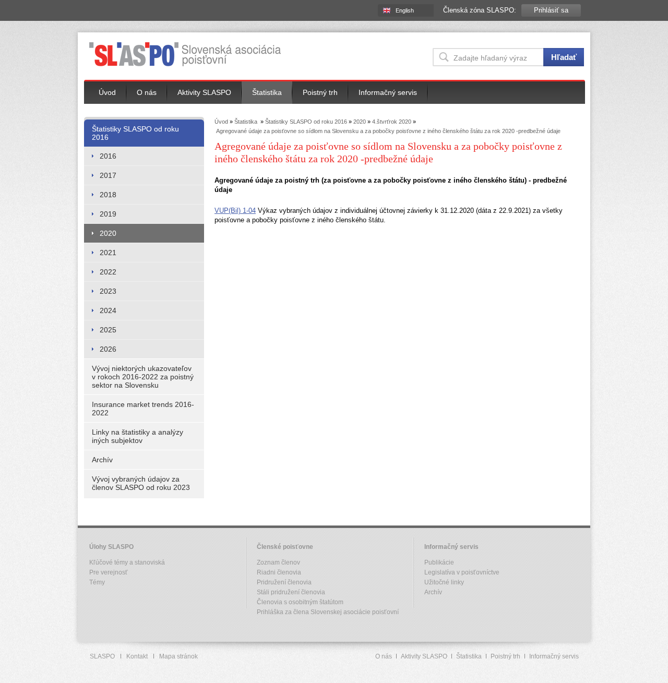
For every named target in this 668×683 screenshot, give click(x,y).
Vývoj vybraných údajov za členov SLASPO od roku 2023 (141, 483)
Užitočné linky (444, 582)
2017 (108, 175)
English (405, 10)
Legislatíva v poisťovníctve (461, 572)
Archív (102, 460)
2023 (108, 291)
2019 (108, 214)
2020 (108, 233)
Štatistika (267, 92)
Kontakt (137, 656)
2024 (108, 310)
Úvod (107, 92)
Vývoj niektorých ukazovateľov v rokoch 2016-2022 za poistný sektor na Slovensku (143, 376)
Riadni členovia (279, 572)
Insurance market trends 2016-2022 (143, 408)
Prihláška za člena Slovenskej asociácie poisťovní (328, 612)
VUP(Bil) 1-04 (235, 210)
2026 (108, 349)
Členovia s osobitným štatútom (300, 602)
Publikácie (439, 562)
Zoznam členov (278, 562)
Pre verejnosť (108, 572)
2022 (108, 272)
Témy (97, 582)
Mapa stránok (178, 656)
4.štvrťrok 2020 (391, 121)
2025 (108, 330)
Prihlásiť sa (551, 10)
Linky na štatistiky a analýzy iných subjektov (137, 436)
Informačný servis (388, 92)
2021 (108, 252)
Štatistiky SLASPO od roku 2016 (135, 133)
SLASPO (102, 656)
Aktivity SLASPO (204, 92)
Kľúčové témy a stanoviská (127, 562)
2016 (108, 156)
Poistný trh (320, 92)
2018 (108, 194)
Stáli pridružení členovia (291, 592)
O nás (147, 92)
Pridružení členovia (284, 582)
